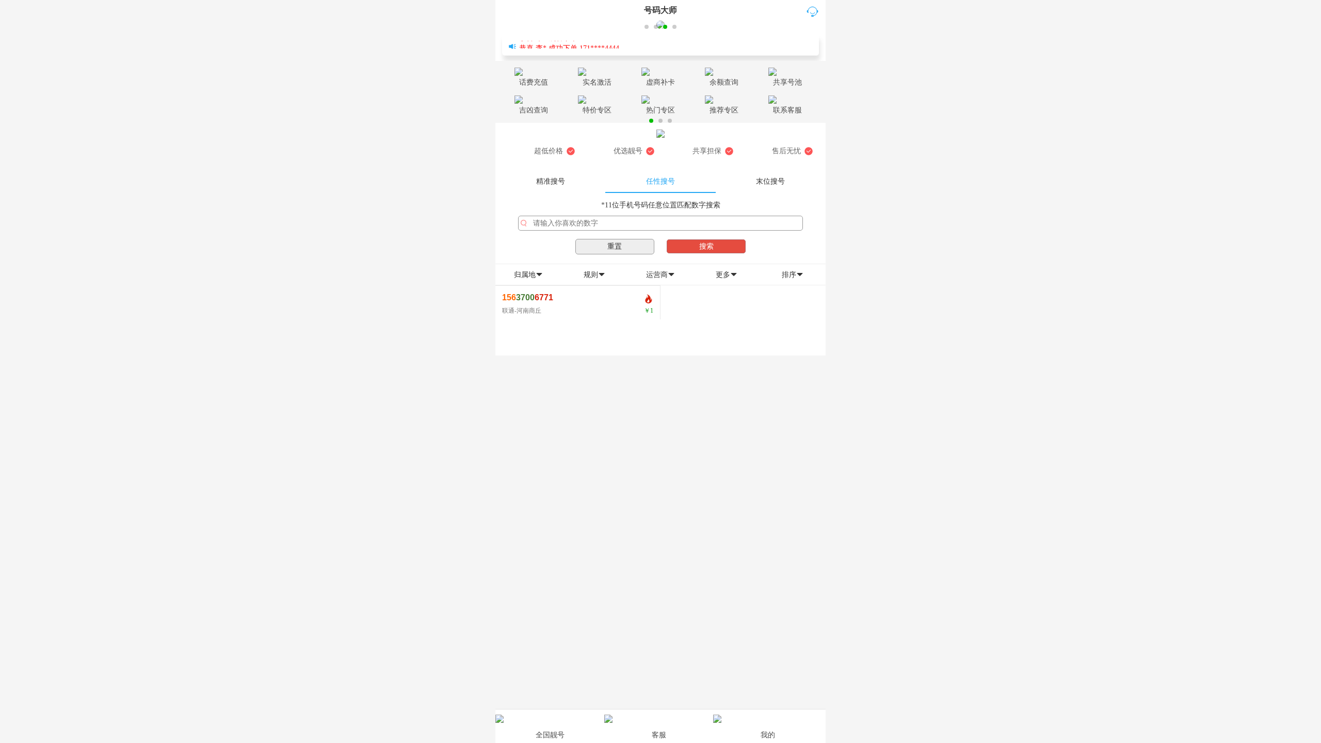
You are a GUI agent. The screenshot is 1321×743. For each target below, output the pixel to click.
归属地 (528, 275)
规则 (594, 275)
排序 (792, 275)
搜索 (706, 246)
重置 (614, 246)
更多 (726, 275)
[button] (647, 27)
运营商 (660, 275)
